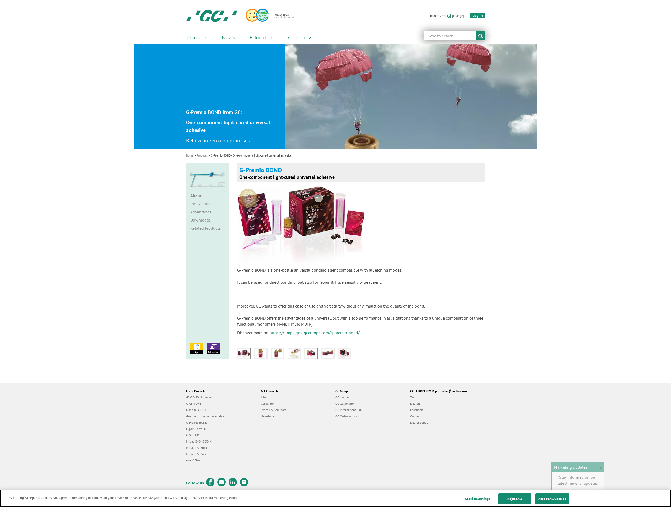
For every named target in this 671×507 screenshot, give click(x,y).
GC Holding (343, 397)
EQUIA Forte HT (196, 429)
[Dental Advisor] (250, 196)
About (196, 195)
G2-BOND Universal (199, 397)
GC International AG (349, 410)
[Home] (212, 15)
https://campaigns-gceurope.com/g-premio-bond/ (314, 332)
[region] (335, 498)
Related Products (205, 228)
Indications (200, 203)
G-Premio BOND (196, 422)
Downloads (200, 220)
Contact (415, 416)
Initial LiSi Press (196, 454)
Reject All (514, 499)
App (197, 352)
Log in (478, 15)
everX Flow (193, 460)
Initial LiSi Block (197, 448)
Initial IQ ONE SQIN (199, 441)
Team (413, 397)
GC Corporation (345, 404)
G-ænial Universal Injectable (205, 416)
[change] (458, 16)
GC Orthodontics (346, 416)
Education (213, 352)
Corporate (267, 404)
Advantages (200, 211)
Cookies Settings (477, 499)
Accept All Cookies (552, 499)
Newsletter (268, 416)
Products (202, 155)
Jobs (263, 397)
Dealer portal (419, 422)
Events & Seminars (273, 410)
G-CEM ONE (193, 404)
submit (480, 35)
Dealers (415, 404)
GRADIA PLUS (195, 435)
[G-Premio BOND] (245, 353)
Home (189, 155)
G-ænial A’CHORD (198, 410)
